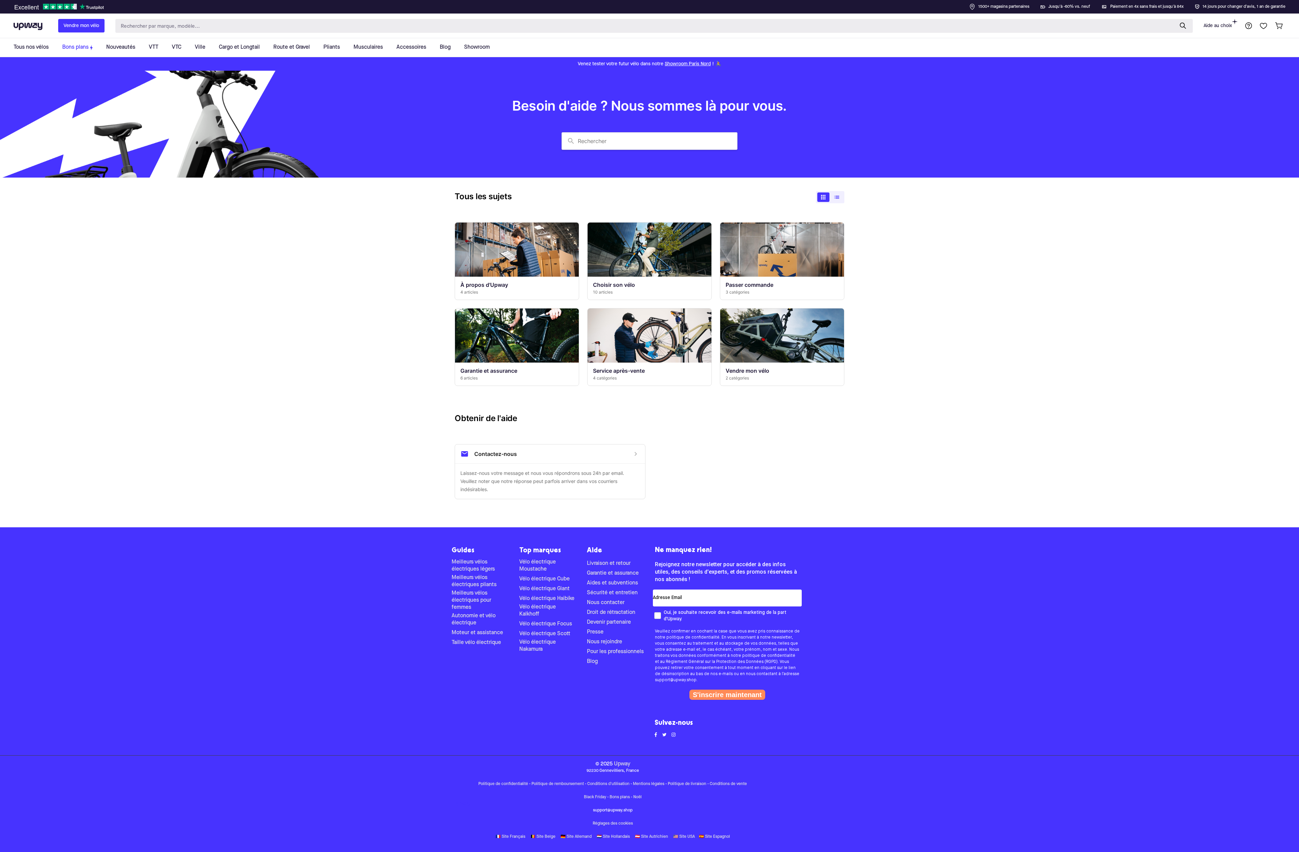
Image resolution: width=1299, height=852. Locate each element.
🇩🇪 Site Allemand (576, 837)
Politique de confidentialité (503, 784)
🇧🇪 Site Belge (542, 837)
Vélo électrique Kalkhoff (537, 610)
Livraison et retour (609, 563)
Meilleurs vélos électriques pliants (474, 581)
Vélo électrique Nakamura (537, 646)
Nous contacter (605, 602)
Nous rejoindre (604, 642)
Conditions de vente (728, 784)
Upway (622, 764)
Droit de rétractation (611, 612)
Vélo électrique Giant (544, 589)
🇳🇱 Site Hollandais (613, 837)
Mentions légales (648, 784)
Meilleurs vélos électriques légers (473, 565)
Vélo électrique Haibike (546, 598)
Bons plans (620, 797)
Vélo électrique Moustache (537, 565)
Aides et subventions (612, 583)
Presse (595, 632)
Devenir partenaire (609, 622)
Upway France (462, 804)
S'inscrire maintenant (727, 694)
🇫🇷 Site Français (510, 837)
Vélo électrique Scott (544, 634)
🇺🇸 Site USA (684, 837)
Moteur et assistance (477, 633)
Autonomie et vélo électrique (474, 619)
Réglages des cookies (613, 824)
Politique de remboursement (557, 784)
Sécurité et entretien (612, 593)
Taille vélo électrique (476, 642)
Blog (592, 661)
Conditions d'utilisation (608, 784)
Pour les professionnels (615, 651)
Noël (637, 797)
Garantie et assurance (613, 573)
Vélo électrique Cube (544, 579)
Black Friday (595, 797)
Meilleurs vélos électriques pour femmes (471, 600)
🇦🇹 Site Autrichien (651, 837)
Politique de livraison (687, 784)
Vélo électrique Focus (545, 624)
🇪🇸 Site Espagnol (714, 837)
